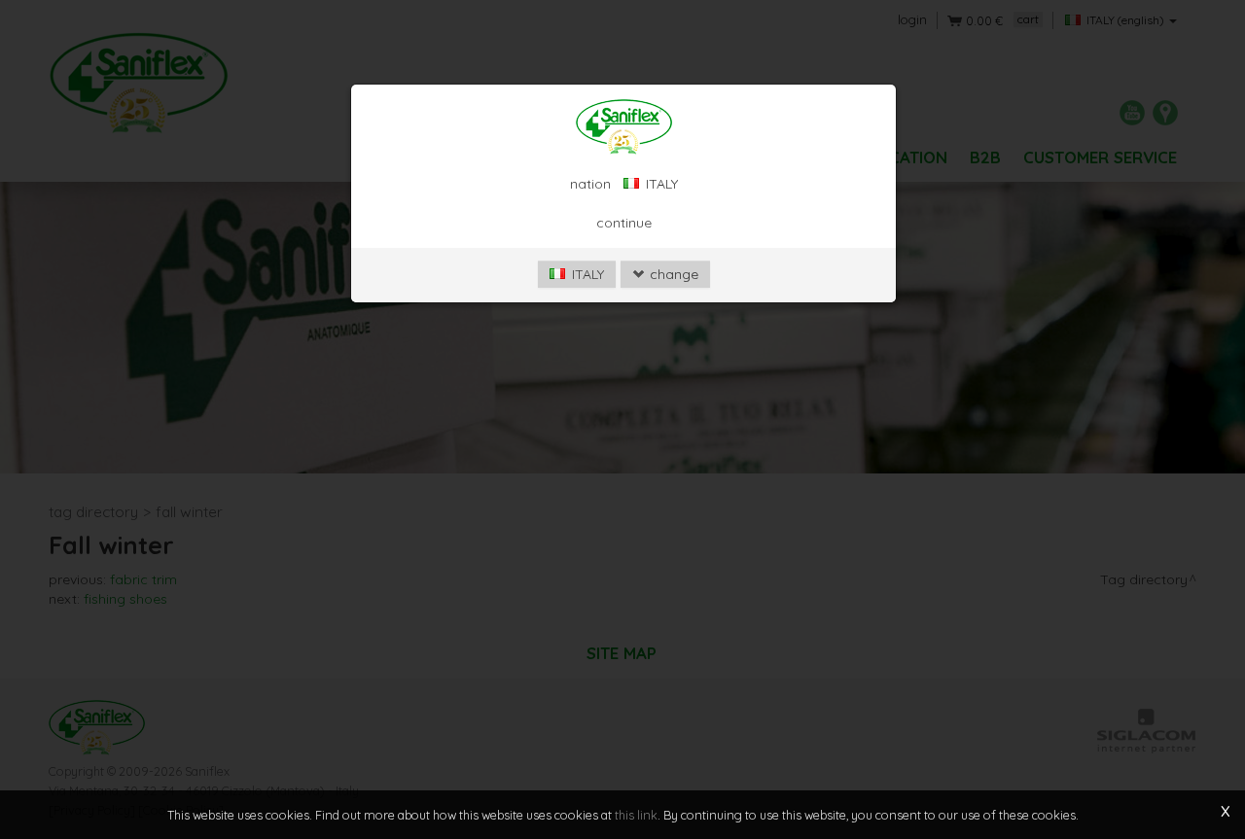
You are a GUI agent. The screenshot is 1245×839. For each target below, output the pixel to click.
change (672, 274)
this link (636, 814)
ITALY (586, 274)
